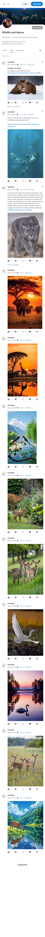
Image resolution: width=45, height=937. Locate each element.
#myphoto (19, 44)
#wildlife (5, 41)
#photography (7, 44)
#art (13, 44)
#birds (26, 73)
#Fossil (24, 124)
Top (11, 50)
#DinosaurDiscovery (15, 124)
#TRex (29, 124)
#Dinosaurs (11, 126)
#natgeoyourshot (20, 210)
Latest (4, 50)
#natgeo (29, 210)
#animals (17, 41)
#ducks (32, 73)
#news (23, 41)
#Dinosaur (35, 124)
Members (20, 50)
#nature (11, 41)
